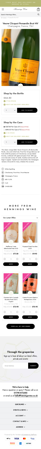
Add (27, 110)
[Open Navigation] (3, 9)
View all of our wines (20, 326)
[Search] (38, 14)
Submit (33, 366)
